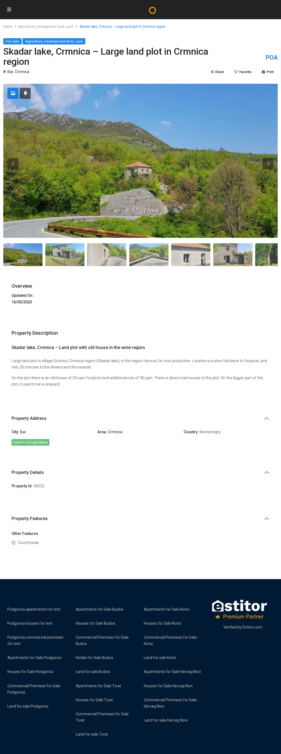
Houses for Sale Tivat (94, 700)
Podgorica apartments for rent (33, 609)
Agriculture (26, 27)
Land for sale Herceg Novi (166, 720)
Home (7, 27)
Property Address (29, 418)
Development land (50, 27)
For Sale (12, 41)
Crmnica (22, 71)
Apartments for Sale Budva (99, 609)
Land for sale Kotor (160, 657)
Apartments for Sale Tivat (98, 686)
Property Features (30, 518)
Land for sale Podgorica (27, 706)
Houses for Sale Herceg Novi (168, 686)
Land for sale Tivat (92, 734)
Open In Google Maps (30, 442)
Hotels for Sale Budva (94, 657)
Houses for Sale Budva (95, 623)
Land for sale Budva (93, 671)
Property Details (28, 472)
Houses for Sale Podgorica (30, 671)
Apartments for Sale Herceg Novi (172, 671)
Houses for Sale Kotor (162, 623)
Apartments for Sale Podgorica (34, 657)
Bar (10, 71)
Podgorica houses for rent (29, 623)
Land (69, 27)
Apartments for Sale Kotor (167, 609)
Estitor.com (252, 627)
